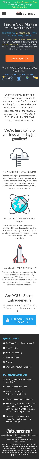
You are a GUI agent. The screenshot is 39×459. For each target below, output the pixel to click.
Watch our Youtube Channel (18, 367)
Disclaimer (19, 437)
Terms (34, 435)
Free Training (12, 348)
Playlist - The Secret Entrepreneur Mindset (16, 392)
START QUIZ (19, 58)
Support (9, 362)
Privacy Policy (12, 435)
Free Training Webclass (16, 386)
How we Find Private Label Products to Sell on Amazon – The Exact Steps (19, 419)
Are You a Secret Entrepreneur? (20, 343)
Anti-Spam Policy (24, 435)
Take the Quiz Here (19, 7)
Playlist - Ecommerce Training (19, 399)
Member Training (14, 352)
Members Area (12, 357)
